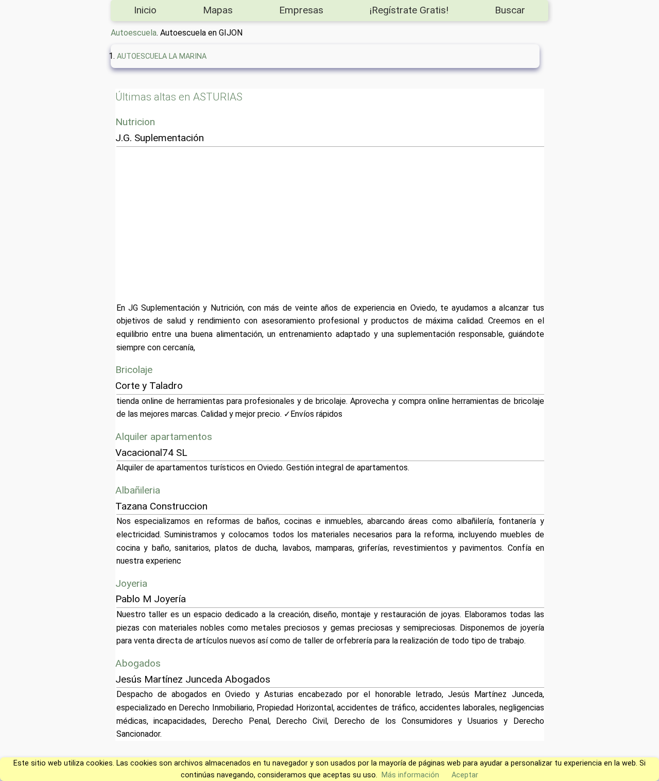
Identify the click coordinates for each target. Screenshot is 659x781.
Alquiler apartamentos (163, 437)
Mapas (218, 10)
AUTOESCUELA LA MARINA (161, 56)
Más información (410, 775)
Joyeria (131, 583)
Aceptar (465, 775)
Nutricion (135, 122)
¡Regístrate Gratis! (409, 10)
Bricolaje (133, 370)
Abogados (138, 663)
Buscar (510, 10)
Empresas (301, 10)
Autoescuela (134, 33)
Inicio (145, 10)
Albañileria (137, 490)
